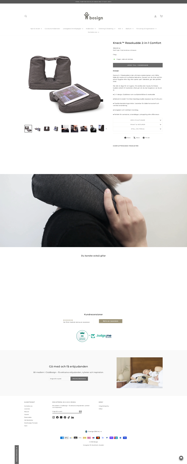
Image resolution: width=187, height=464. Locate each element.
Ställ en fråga (138, 129)
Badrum (129, 29)
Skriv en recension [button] (110, 321)
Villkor (101, 409)
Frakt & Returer (137, 124)
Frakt (122, 50)
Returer (26, 411)
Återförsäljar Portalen (31, 423)
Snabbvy (40, 293)
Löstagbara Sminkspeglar (72, 29)
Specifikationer (138, 120)
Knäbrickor (90, 29)
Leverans (27, 409)
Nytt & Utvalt (35, 29)
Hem (25, 426)
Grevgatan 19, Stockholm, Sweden (93, 445)
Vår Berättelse (28, 420)
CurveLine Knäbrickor (52, 29)
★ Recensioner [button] (17, 454)
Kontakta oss (93, 32)
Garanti (26, 414)
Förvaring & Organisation (145, 29)
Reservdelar (28, 417)
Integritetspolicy (104, 406)
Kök (119, 29)
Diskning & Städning (106, 29)
